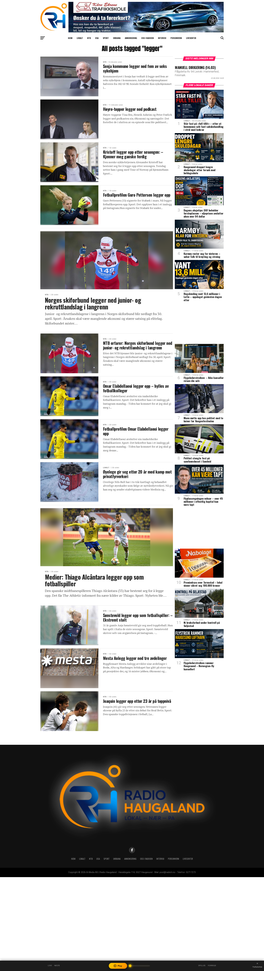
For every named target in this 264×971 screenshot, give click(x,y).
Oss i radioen (147, 38)
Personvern (176, 38)
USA (97, 38)
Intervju (162, 38)
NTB (89, 38)
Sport (106, 38)
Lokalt (80, 38)
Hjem (70, 38)
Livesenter (191, 38)
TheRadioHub (257, 967)
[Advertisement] (199, 324)
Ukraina (117, 38)
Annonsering (131, 38)
